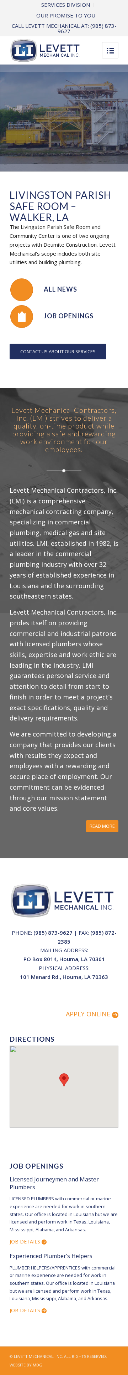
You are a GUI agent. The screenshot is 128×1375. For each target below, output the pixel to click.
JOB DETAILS (26, 1241)
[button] (64, 1080)
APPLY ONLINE (89, 1014)
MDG (37, 1365)
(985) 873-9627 (53, 932)
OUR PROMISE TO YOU (65, 15)
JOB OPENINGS (69, 316)
